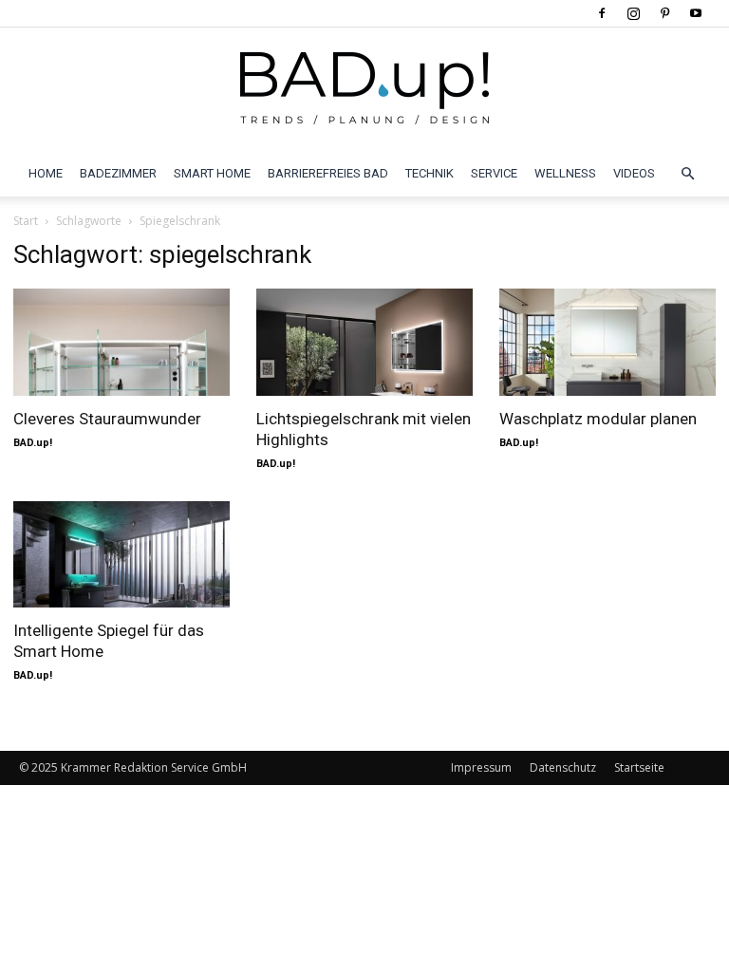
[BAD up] (364, 90)
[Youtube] (696, 13)
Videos (634, 173)
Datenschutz (563, 767)
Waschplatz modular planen (598, 418)
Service (494, 173)
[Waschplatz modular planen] (607, 342)
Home (45, 173)
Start (25, 221)
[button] (687, 173)
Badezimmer (118, 173)
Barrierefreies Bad (328, 173)
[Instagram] (633, 13)
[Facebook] (602, 13)
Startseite (639, 767)
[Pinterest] (664, 13)
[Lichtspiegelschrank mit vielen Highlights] (364, 342)
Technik (429, 173)
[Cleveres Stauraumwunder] (121, 342)
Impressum (481, 767)
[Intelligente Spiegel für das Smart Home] (121, 554)
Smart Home (212, 173)
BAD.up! (32, 443)
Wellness (565, 173)
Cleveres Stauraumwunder (107, 418)
